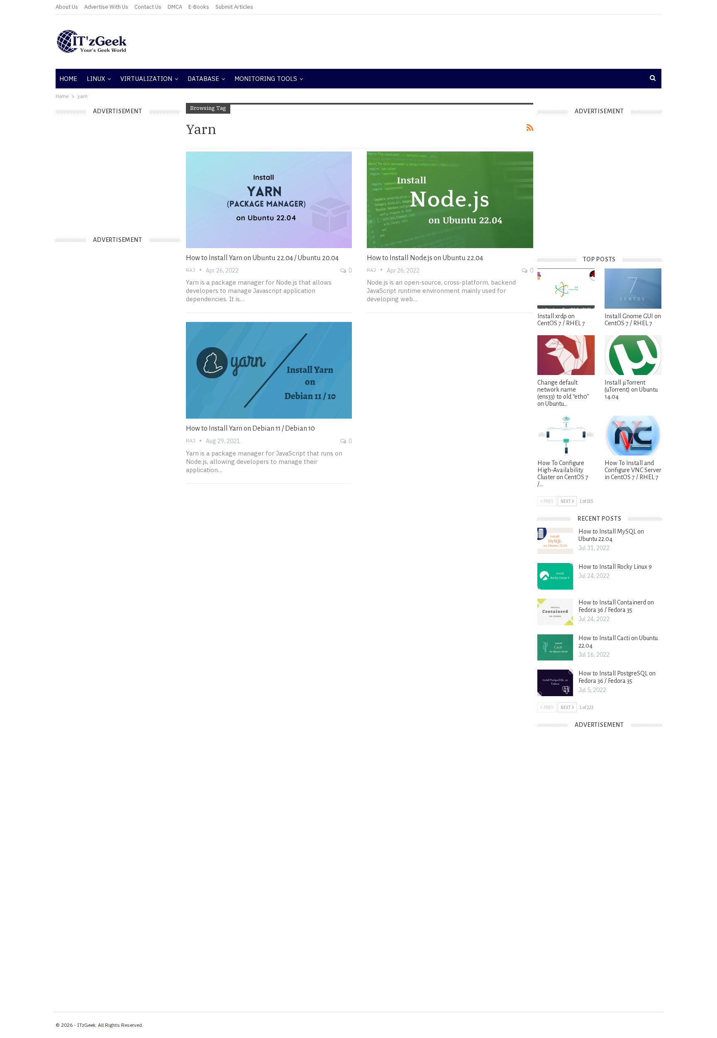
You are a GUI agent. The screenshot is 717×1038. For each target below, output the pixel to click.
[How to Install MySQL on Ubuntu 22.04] (555, 541)
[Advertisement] (460, 41)
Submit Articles (234, 6)
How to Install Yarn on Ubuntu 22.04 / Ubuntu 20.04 (262, 258)
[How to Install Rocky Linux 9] (555, 576)
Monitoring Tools (265, 79)
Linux (96, 79)
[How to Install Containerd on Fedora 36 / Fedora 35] (555, 612)
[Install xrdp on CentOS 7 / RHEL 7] (565, 288)
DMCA (175, 6)
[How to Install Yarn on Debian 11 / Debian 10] (269, 370)
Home (68, 79)
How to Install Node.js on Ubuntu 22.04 (425, 258)
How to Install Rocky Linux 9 (615, 566)
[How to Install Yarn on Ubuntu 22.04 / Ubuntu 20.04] (269, 199)
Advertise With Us (106, 6)
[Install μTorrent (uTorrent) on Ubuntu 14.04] (633, 355)
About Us (67, 6)
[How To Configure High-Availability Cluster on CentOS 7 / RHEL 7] (565, 436)
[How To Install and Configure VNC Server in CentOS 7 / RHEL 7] (633, 436)
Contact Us (147, 6)
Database (203, 79)
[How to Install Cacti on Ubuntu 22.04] (555, 647)
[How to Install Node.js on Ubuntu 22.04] (450, 199)
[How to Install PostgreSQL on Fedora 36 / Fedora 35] (555, 683)
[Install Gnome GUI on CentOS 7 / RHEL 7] (633, 288)
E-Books (198, 6)
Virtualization (146, 79)
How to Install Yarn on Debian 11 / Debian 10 (250, 428)
